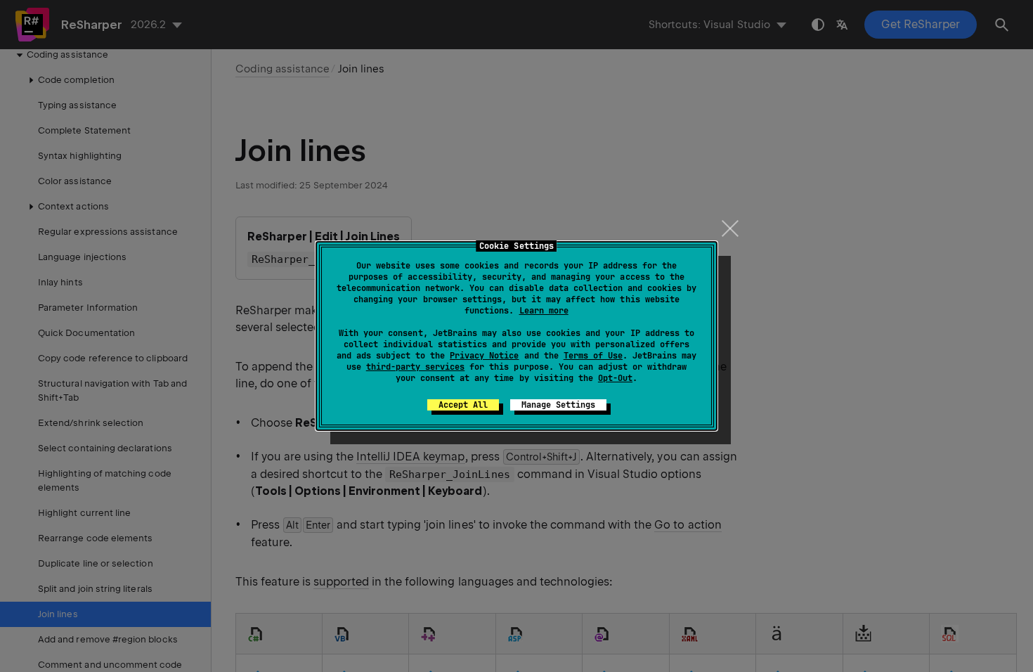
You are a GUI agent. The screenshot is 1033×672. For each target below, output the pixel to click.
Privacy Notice (484, 355)
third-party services (415, 367)
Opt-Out (615, 378)
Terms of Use (593, 355)
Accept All (463, 405)
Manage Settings (558, 405)
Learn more (544, 310)
